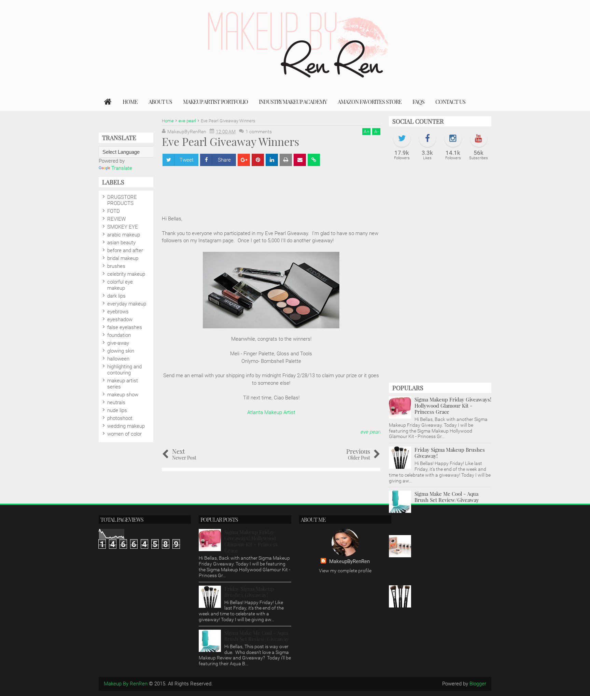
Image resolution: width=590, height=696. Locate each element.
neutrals (116, 402)
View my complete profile (345, 570)
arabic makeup (123, 235)
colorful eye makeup (120, 285)
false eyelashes (124, 327)
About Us (160, 101)
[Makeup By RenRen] (108, 102)
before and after (125, 250)
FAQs (418, 101)
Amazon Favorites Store (370, 101)
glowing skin (120, 351)
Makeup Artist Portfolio (215, 101)
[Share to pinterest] (258, 160)
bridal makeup (122, 258)
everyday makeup (126, 304)
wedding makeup (126, 426)
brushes (116, 266)
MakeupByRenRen (349, 561)
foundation (119, 335)
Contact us (450, 101)
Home (130, 101)
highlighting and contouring (124, 370)
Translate (121, 168)
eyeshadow (119, 319)
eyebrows (118, 312)
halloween (118, 359)
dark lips (116, 296)
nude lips (117, 410)
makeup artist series (122, 384)
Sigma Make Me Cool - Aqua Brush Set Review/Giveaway (447, 496)
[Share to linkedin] (272, 160)
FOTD (113, 211)
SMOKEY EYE (122, 227)
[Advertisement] (440, 275)
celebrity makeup (126, 274)
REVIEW (116, 219)
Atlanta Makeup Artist (271, 412)
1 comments (258, 131)
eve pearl (370, 432)
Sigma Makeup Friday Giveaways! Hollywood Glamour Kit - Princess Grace (453, 405)
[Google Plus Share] (244, 160)
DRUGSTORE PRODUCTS (122, 200)
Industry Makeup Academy (293, 101)
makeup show (122, 395)
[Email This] (300, 160)
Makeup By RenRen (126, 684)
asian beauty (121, 243)
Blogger (477, 684)
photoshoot (119, 418)
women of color (124, 434)
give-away (118, 343)
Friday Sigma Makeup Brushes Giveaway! (450, 452)
